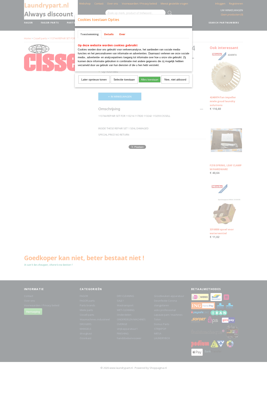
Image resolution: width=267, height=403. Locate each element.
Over (122, 34)
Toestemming (89, 34)
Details (109, 34)
